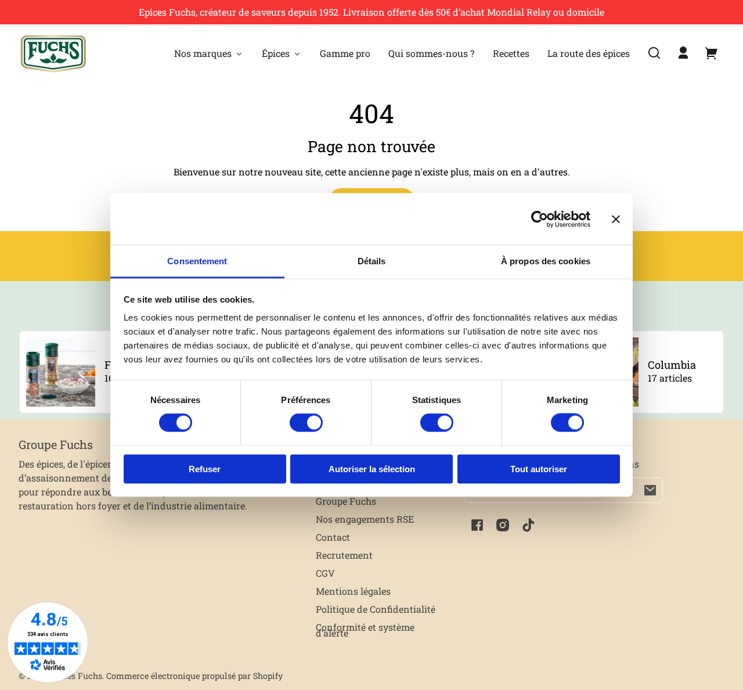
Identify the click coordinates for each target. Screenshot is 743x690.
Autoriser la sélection (372, 468)
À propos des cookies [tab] (545, 261)
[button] (654, 53)
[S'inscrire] (650, 490)
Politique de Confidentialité (375, 609)
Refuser (205, 468)
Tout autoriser (538, 468)
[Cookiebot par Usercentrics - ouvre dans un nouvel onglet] (539, 219)
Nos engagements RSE (365, 519)
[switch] (306, 423)
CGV (325, 573)
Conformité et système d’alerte (365, 630)
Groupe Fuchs (346, 501)
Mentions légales (353, 591)
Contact (333, 537)
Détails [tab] (372, 261)
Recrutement (344, 555)
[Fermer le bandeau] (616, 219)
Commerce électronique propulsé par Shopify (194, 675)
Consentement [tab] (197, 261)
